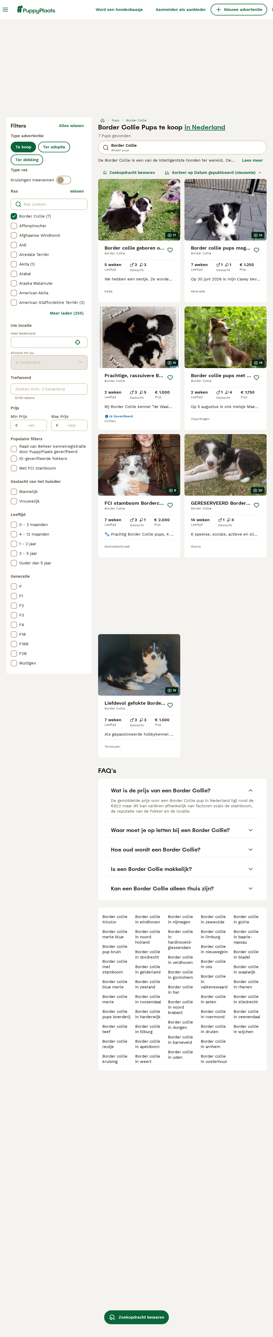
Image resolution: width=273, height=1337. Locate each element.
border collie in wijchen (246, 1029)
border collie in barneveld (180, 1040)
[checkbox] (14, 216)
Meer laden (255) (67, 313)
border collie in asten (213, 999)
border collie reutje (114, 1044)
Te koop (23, 147)
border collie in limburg (213, 934)
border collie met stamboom (114, 967)
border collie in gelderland (147, 969)
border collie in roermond (213, 1014)
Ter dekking (26, 159)
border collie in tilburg (147, 1029)
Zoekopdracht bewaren (132, 172)
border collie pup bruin (114, 949)
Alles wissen (71, 125)
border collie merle (114, 999)
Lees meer (252, 160)
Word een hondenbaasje (119, 9)
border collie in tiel (180, 990)
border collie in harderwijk (147, 1014)
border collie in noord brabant (180, 1007)
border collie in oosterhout (214, 1059)
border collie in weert (147, 1059)
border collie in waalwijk (246, 969)
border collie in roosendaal (148, 999)
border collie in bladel (246, 954)
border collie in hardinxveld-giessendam (180, 939)
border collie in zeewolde (213, 919)
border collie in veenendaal (247, 1014)
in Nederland (204, 127)
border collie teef (114, 1029)
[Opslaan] (170, 250)
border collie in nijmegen (180, 919)
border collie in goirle (246, 919)
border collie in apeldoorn (147, 1044)
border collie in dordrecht (147, 954)
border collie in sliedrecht (246, 999)
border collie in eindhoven (147, 919)
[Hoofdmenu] (5, 9)
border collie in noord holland (147, 937)
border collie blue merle (114, 984)
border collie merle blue (114, 934)
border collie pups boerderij (116, 1014)
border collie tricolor (114, 919)
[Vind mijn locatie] (77, 342)
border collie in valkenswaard (214, 981)
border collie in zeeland (147, 984)
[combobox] (41, 342)
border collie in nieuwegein (214, 949)
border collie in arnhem (213, 1044)
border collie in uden (180, 1055)
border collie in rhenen (246, 984)
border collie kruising (114, 1059)
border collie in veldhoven (180, 960)
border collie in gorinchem (180, 975)
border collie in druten (213, 1029)
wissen (77, 191)
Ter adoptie (54, 147)
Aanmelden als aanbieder (181, 9)
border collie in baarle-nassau (246, 937)
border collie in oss (213, 964)
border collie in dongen (180, 1025)
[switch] (63, 180)
